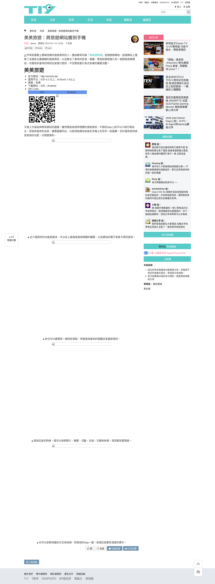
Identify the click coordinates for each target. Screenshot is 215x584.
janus (33, 43)
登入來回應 (31, 562)
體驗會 (128, 20)
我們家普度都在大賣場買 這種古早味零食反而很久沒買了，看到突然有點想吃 (166, 225)
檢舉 (69, 43)
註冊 (187, 6)
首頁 (33, 20)
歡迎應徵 (157, 283)
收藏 (101, 548)
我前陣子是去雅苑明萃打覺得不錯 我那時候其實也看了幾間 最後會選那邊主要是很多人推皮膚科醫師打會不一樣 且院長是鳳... (166, 152)
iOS (43, 85)
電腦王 (147, 2)
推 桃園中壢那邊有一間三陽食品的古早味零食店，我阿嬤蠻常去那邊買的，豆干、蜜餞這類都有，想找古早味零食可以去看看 (167, 211)
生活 (90, 20)
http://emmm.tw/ (49, 76)
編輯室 (147, 20)
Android (51, 85)
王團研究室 (160, 252)
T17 (40, 9)
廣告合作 (68, 573)
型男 (71, 20)
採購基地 (154, 2)
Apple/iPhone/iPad (176, 252)
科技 (109, 20)
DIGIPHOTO (165, 2)
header (198, 564)
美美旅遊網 (96, 55)
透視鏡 (187, 2)
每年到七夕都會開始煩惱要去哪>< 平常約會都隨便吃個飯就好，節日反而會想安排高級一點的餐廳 (167, 169)
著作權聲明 (41, 573)
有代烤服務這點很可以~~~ (165, 182)
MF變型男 (175, 2)
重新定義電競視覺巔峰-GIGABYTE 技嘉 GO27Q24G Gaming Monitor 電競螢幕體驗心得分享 (177, 103)
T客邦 (140, 2)
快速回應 (115, 548)
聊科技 (33, 30)
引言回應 (132, 548)
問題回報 (80, 573)
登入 (178, 6)
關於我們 (28, 573)
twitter (39, 48)
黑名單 (147, 288)
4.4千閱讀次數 (11, 238)
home (198, 572)
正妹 (52, 20)
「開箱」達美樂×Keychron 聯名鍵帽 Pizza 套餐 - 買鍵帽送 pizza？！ (177, 64)
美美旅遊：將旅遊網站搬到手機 (63, 30)
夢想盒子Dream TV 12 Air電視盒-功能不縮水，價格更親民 (177, 46)
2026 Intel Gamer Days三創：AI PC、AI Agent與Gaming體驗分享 (177, 122)
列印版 (29, 48)
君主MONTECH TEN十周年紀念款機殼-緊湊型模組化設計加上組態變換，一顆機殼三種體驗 (177, 83)
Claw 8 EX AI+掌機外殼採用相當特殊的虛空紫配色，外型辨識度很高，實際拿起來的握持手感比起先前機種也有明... (167, 195)
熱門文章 (153, 37)
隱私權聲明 (55, 573)
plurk (49, 48)
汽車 (151, 252)
